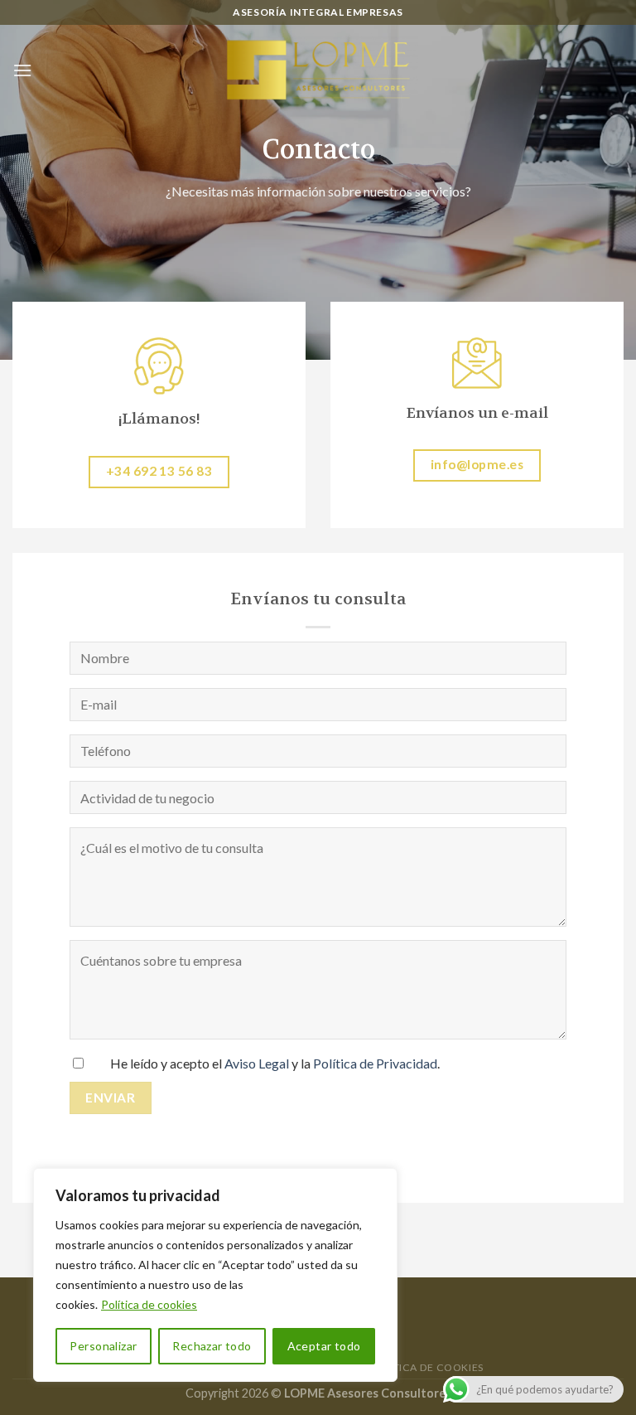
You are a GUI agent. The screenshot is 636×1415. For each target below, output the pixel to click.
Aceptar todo (324, 1346)
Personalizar (103, 1346)
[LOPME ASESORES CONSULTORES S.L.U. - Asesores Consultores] (318, 70)
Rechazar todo (211, 1346)
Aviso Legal (256, 1063)
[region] (215, 1275)
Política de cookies (149, 1304)
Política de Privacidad (375, 1063)
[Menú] (22, 70)
